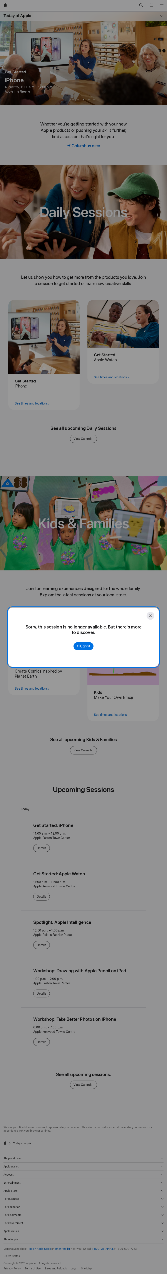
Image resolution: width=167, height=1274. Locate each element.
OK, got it (83, 646)
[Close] (150, 616)
